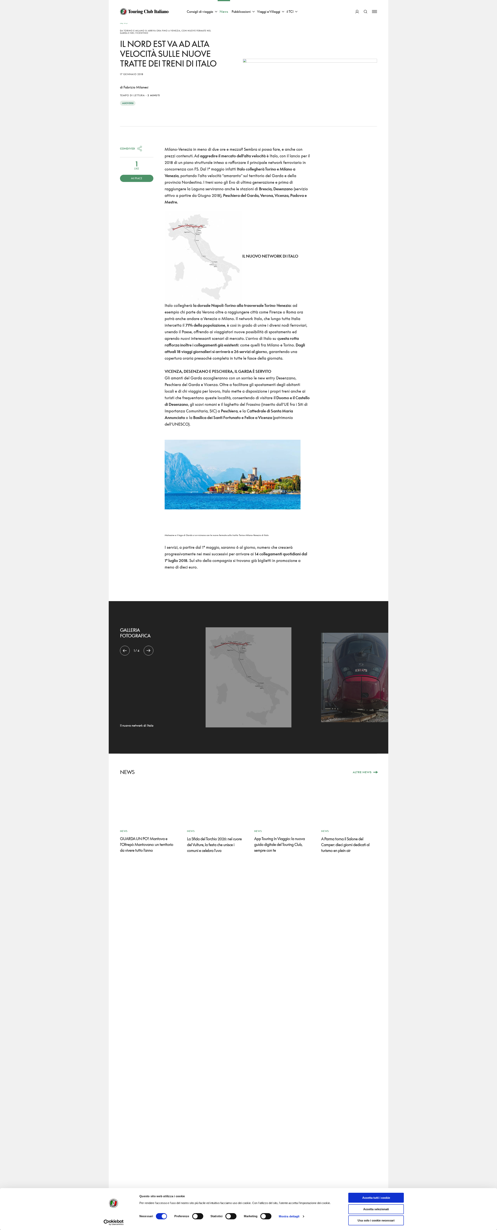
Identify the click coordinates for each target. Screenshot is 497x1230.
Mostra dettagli (289, 1216)
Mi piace (136, 178)
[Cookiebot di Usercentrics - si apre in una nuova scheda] (114, 1222)
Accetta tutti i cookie (376, 1197)
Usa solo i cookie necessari (376, 1220)
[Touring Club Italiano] (144, 11)
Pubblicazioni (241, 12)
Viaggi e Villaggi (268, 12)
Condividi (127, 148)
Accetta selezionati (376, 1209)
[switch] (197, 1216)
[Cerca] (365, 11)
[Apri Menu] (374, 11)
